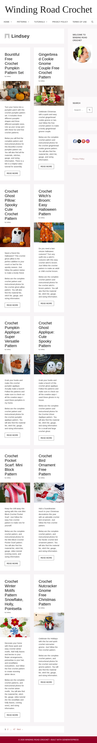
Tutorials (39, 22)
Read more (12, 173)
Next (20, 729)
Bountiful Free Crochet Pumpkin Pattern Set (14, 63)
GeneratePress (70, 740)
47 (14, 729)
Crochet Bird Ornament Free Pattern (47, 465)
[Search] (89, 110)
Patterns (22, 22)
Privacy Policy (60, 22)
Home (6, 22)
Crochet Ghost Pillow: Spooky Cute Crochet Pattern (11, 205)
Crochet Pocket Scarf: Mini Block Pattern (14, 465)
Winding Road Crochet (48, 9)
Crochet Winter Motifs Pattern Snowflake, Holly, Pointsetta (14, 595)
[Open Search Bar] (92, 22)
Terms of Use (80, 22)
